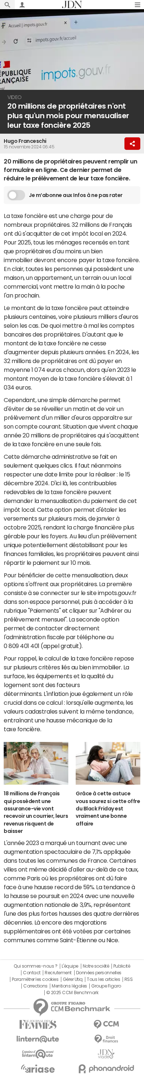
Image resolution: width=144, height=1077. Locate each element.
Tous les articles (103, 979)
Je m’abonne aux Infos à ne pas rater (76, 195)
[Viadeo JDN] (106, 1054)
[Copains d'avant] (38, 1054)
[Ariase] (38, 1068)
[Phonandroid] (106, 1068)
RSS (128, 979)
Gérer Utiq (73, 979)
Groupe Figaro (106, 986)
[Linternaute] (38, 1039)
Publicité (121, 966)
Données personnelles (98, 973)
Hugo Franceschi (25, 141)
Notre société (96, 966)
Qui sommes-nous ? (35, 966)
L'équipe (70, 966)
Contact (32, 973)
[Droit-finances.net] (106, 1039)
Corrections (35, 986)
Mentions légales (69, 986)
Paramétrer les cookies (35, 979)
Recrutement (58, 973)
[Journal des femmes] (38, 1024)
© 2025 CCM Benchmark (72, 992)
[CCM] (106, 1024)
